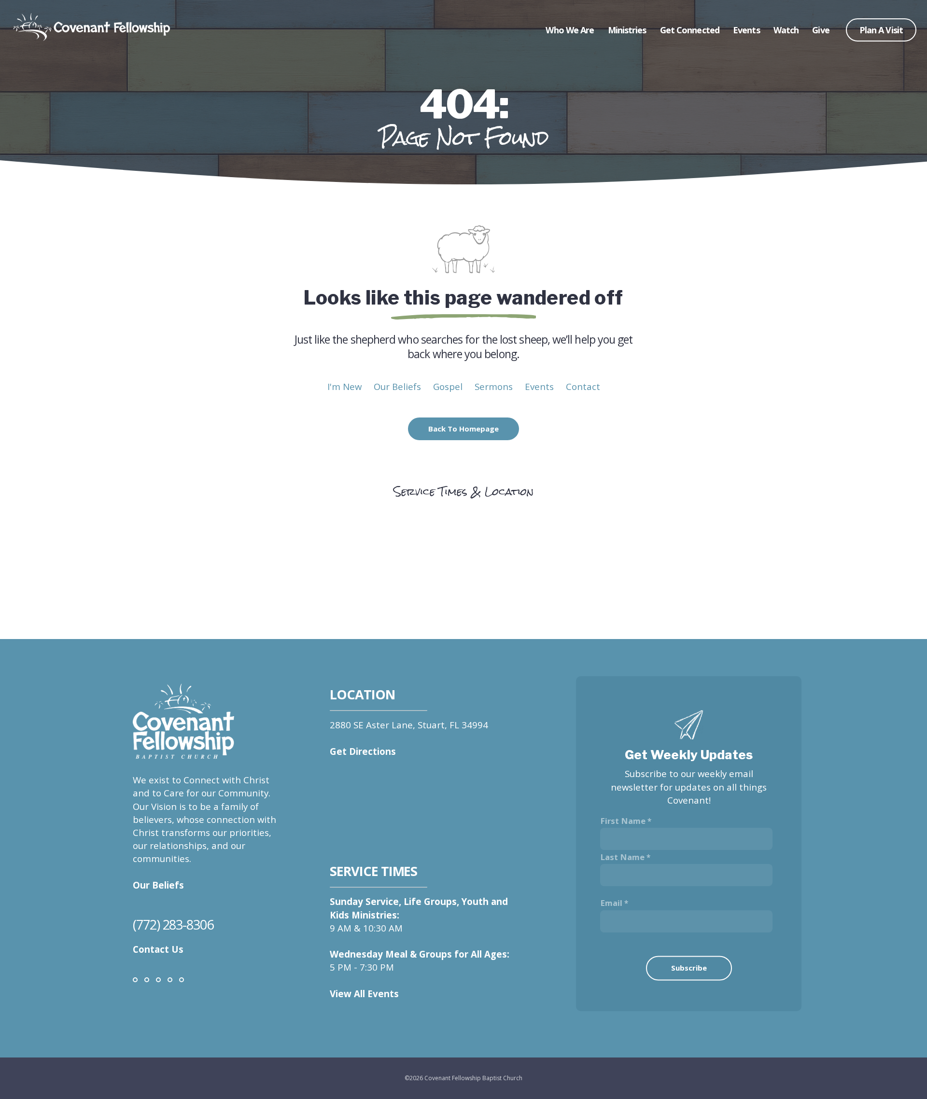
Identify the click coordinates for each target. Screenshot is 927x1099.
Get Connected (690, 30)
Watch (787, 30)
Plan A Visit (881, 30)
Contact (583, 386)
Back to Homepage (463, 428)
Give (820, 30)
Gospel (448, 386)
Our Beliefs (397, 386)
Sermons (494, 386)
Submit (689, 979)
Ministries (628, 30)
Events (747, 30)
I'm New (344, 386)
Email (611, 902)
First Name (623, 820)
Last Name (622, 857)
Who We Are (571, 30)
